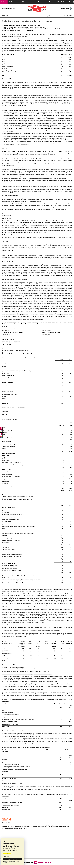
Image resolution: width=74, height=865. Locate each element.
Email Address (7, 853)
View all (71, 1)
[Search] (61, 15)
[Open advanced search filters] (64, 15)
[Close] (22, 839)
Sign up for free (12, 859)
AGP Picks (3, 1)
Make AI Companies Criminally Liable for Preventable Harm (38, 1)
